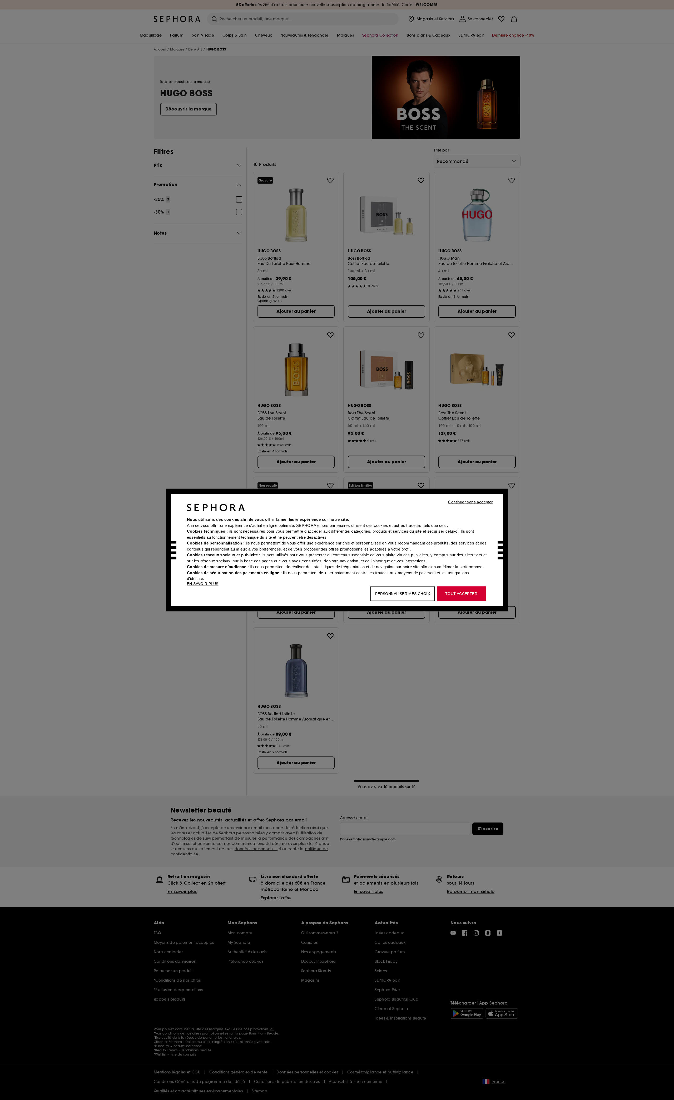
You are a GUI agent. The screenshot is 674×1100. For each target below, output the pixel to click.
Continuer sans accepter (470, 502)
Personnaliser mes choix (402, 594)
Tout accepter (461, 594)
